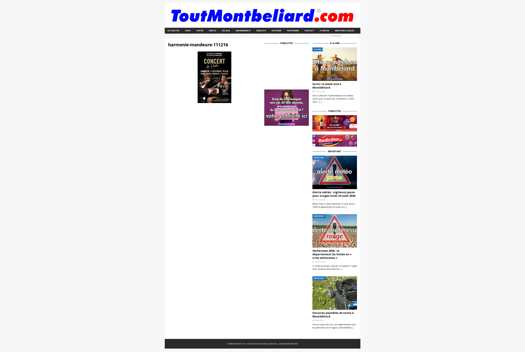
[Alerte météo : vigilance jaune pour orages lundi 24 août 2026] (334, 172)
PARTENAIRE (293, 30)
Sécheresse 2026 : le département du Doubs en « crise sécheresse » (332, 254)
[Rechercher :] (343, 35)
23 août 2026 (320, 199)
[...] (320, 101)
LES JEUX (226, 30)
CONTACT (309, 30)
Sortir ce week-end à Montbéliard (326, 85)
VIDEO (188, 30)
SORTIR (199, 30)
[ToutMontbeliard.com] (262, 26)
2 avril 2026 (319, 320)
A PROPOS (324, 30)
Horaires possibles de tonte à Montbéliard (333, 314)
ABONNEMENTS (243, 30)
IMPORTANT (334, 151)
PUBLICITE (261, 30)
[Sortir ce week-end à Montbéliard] (334, 64)
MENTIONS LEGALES (344, 30)
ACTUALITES (173, 30)
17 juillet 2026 (320, 261)
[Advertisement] (287, 66)
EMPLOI (212, 30)
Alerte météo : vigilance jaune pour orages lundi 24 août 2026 (333, 194)
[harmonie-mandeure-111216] (214, 101)
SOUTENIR (276, 30)
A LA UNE (335, 43)
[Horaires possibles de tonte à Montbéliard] (334, 293)
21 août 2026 (320, 91)
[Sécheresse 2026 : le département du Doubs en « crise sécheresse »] (334, 231)
